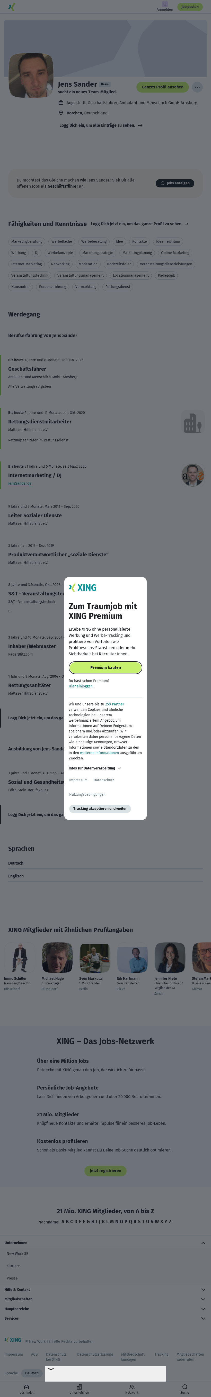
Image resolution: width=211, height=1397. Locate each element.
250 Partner (114, 704)
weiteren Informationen (99, 753)
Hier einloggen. (81, 686)
